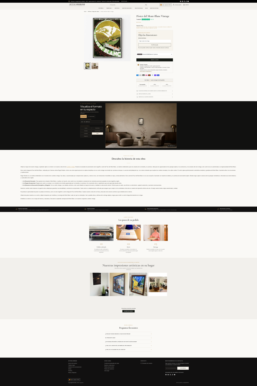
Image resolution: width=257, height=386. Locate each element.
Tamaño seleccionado (85, 119)
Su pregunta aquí (128, 337)
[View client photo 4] (158, 284)
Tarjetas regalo (71, 365)
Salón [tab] (97, 133)
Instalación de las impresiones (74, 367)
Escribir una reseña (128, 311)
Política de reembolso (109, 368)
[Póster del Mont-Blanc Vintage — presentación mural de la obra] (107, 38)
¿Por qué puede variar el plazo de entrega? (128, 334)
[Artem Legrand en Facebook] (180, 1)
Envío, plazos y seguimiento (182, 382)
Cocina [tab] (86, 128)
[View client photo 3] (138, 284)
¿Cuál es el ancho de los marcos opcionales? (128, 345)
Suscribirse (183, 368)
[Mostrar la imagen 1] (87, 66)
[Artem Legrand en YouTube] (188, 1)
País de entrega (142, 38)
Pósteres (70, 370)
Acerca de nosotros (72, 363)
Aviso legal (106, 370)
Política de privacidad (109, 367)
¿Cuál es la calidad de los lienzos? (128, 349)
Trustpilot (138, 19)
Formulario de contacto (147, 363)
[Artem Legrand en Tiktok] (186, 1)
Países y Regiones (72, 372)
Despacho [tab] (86, 136)
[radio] (83, 116)
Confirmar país (154, 45)
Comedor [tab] (86, 133)
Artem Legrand (80, 382)
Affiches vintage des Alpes (93, 11)
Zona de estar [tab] (97, 130)
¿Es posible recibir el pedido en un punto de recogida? (128, 341)
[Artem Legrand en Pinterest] (182, 1)
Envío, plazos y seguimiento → (146, 71)
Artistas (69, 368)
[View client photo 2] (118, 284)
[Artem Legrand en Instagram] (184, 1)
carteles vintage (71, 166)
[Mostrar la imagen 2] (95, 66)
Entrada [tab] (85, 130)
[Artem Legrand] (77, 4)
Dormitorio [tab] (97, 128)
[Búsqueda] (146, 4)
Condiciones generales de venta (111, 363)
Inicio (85, 11)
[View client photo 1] (99, 284)
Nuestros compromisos (109, 365)
